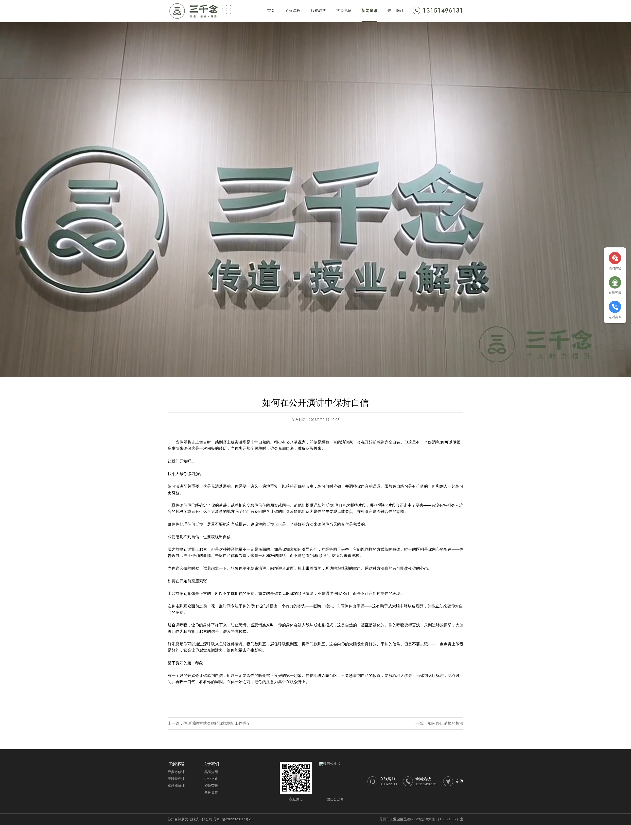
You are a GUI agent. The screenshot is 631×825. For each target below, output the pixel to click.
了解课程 (292, 10)
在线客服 (615, 292)
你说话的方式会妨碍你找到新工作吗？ (216, 723)
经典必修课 (176, 772)
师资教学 (318, 10)
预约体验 (615, 268)
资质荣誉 (211, 786)
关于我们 (395, 10)
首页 (271, 10)
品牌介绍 (211, 772)
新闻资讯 (369, 10)
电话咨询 (615, 317)
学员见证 (344, 10)
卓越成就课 (176, 786)
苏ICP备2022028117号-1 (232, 819)
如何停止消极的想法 (445, 723)
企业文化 (211, 779)
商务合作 (211, 792)
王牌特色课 (176, 779)
